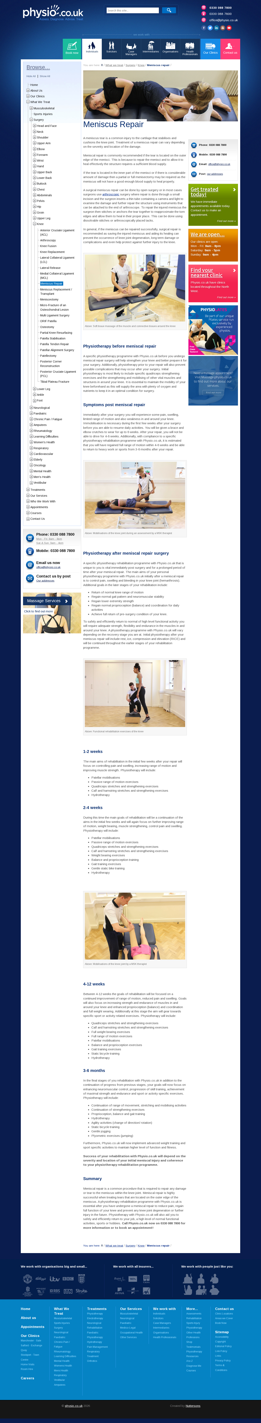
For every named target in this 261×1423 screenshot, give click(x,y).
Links (218, 1355)
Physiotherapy (95, 1313)
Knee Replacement (52, 252)
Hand (40, 166)
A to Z (189, 1361)
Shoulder (43, 137)
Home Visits (27, 1364)
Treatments (37, 489)
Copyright (220, 1341)
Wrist (40, 160)
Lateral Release (50, 267)
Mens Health (61, 1370)
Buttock (41, 183)
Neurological (42, 407)
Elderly (38, 459)
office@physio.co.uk (223, 20)
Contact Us (37, 518)
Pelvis (41, 201)
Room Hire (27, 1369)
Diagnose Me (193, 1365)
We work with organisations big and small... (54, 1266)
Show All (45, 76)
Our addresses (45, 580)
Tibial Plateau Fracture (54, 381)
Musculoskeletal (44, 108)
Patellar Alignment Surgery (57, 350)
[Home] (102, 65)
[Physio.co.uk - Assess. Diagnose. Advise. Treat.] (58, 14)
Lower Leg (43, 389)
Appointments (39, 507)
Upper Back (44, 172)
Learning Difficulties (46, 436)
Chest (41, 189)
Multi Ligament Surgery (55, 315)
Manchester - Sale (31, 1340)
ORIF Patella (48, 321)
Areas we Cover (224, 1318)
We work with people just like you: (207, 1266)
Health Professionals (164, 1337)
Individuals (159, 1313)
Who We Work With (42, 501)
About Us (36, 90)
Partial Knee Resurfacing (56, 332)
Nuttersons (193, 1405)
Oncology (40, 465)
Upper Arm (44, 143)
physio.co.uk (74, 1405)
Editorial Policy (223, 1346)
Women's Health (44, 442)
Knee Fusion (48, 246)
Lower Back (44, 178)
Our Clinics (37, 96)
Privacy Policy (223, 1360)
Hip (39, 206)
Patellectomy (48, 355)
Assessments (193, 1313)
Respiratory (41, 448)
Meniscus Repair (51, 283)
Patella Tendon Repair (54, 344)
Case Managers (162, 1323)
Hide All (31, 76)
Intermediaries (161, 1327)
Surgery (130, 65)
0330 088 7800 (220, 7)
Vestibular (40, 482)
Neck (40, 131)
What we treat (114, 65)
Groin (40, 212)
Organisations (161, 1332)
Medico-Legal (128, 1327)
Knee (141, 65)
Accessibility (222, 1336)
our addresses (215, 174)
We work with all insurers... (133, 1266)
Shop (189, 1342)
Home (34, 84)
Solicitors (158, 1318)
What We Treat (40, 102)
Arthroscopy (48, 240)
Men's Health (42, 477)
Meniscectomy (49, 299)
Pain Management (97, 1346)
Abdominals (44, 195)
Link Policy (221, 1351)
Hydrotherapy (94, 1342)
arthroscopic (110, 194)
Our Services (38, 495)
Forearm (42, 154)
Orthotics (92, 1361)
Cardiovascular (43, 453)
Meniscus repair (158, 65)
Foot (40, 400)
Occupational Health (131, 1332)
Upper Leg (43, 218)
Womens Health (63, 1365)
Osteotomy (47, 327)
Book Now (221, 1323)
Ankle (40, 394)
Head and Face (47, 125)
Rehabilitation (194, 1318)
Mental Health (42, 471)
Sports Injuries (43, 114)
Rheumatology (43, 430)
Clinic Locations (224, 1313)
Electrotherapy (95, 1318)
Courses (36, 513)
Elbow (41, 149)
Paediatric (40, 413)
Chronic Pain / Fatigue (48, 419)
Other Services (128, 1337)
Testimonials (193, 1346)
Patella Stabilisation (52, 338)
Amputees (40, 425)
